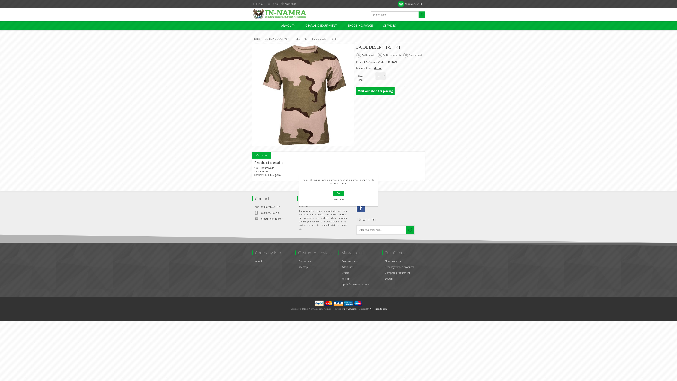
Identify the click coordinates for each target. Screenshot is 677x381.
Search (389, 278)
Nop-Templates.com (378, 309)
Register (260, 3)
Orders (345, 272)
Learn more (338, 199)
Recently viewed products (399, 267)
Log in (275, 3)
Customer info (350, 261)
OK (338, 193)
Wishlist (346, 278)
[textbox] (395, 14)
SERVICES (389, 26)
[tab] (261, 155)
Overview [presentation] (261, 155)
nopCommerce (350, 309)
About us (260, 261)
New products (393, 261)
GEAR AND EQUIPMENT (321, 26)
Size (360, 76)
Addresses (347, 267)
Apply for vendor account (356, 284)
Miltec (378, 68)
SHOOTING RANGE (360, 26)
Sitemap (303, 267)
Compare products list (397, 272)
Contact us (304, 261)
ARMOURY (288, 26)
